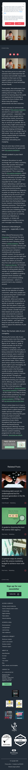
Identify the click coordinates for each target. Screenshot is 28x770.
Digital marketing (6, 613)
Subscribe (13, 594)
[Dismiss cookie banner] (23, 4)
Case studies (5, 660)
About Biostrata (5, 653)
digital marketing (13, 243)
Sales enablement (6, 632)
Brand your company (7, 639)
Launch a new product (7, 641)
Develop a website (6, 644)
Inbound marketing (6, 618)
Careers (4, 658)
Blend (18, 766)
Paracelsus (5, 237)
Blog (3, 663)
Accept (9, 23)
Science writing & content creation (10, 608)
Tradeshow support (6, 646)
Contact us (7, 684)
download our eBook (15, 435)
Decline (19, 23)
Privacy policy (8, 764)
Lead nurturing (5, 630)
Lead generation (6, 627)
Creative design (5, 611)
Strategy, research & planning (9, 606)
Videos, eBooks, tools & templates (10, 665)
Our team (4, 655)
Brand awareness (6, 625)
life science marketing (18, 110)
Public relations (5, 616)
